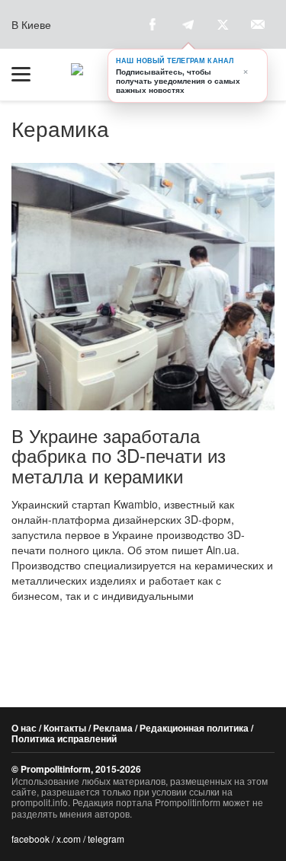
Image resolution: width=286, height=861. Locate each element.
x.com (68, 838)
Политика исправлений (64, 738)
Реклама (113, 728)
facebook (30, 838)
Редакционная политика (194, 728)
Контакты (64, 728)
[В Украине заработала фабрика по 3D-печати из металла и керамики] (143, 286)
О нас (24, 728)
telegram (106, 838)
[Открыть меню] (28, 74)
